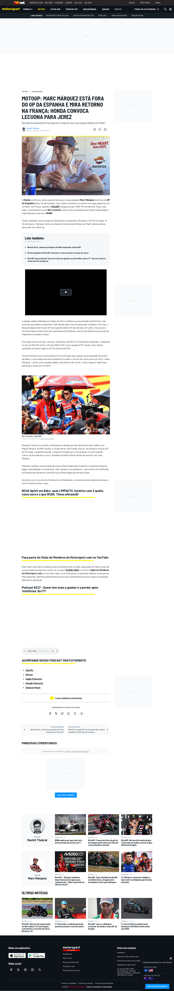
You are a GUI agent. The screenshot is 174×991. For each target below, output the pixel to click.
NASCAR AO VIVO (137, 15)
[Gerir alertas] (81, 713)
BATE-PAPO (145, 3)
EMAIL (157, 3)
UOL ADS (87, 3)
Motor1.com (67, 958)
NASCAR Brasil (90, 9)
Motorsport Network (77, 987)
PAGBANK (59, 3)
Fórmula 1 (27, 9)
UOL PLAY (78, 3)
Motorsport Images (47, 438)
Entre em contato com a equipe (129, 961)
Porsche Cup (72, 9)
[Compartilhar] (94, 129)
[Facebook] (50, 713)
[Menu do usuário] (170, 9)
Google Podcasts (34, 683)
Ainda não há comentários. (66, 751)
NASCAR (105, 9)
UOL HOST (49, 3)
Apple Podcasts (34, 678)
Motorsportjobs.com (71, 962)
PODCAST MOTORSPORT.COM (83, 15)
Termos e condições (68, 983)
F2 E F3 (118, 9)
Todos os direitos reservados (99, 987)
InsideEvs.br (67, 954)
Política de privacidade (104, 983)
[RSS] (39, 969)
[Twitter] (56, 713)
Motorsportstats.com (71, 970)
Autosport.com (69, 966)
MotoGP (41, 9)
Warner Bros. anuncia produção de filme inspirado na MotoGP (54, 247)
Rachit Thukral (33, 128)
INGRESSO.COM (36, 3)
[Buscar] (165, 9)
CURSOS (68, 3)
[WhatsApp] (62, 713)
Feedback (121, 952)
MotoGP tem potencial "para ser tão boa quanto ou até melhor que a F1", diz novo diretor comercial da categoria (66, 259)
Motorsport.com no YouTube (57, 15)
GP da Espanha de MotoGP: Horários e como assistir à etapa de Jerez (58, 253)
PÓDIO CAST (102, 15)
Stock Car (55, 9)
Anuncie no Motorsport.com (127, 956)
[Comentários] (106, 129)
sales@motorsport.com (126, 965)
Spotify (29, 670)
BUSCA (132, 3)
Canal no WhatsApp (119, 15)
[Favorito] (99, 129)
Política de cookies (85, 983)
